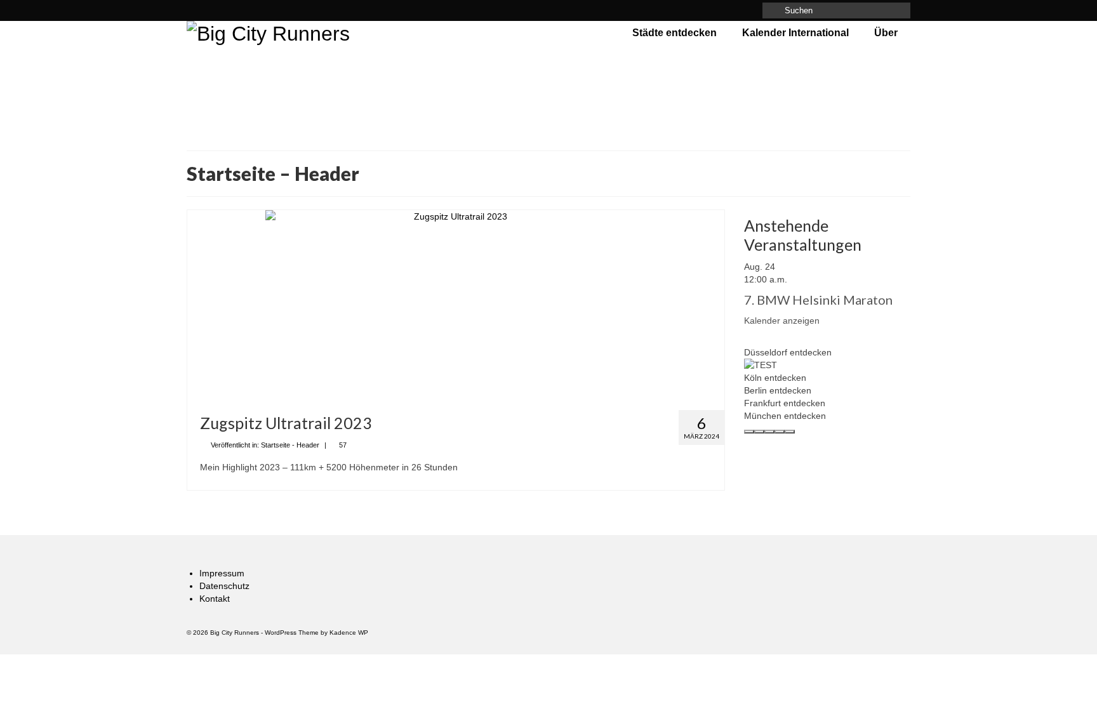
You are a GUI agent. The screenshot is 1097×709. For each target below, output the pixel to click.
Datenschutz (224, 586)
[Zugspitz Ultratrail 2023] (455, 305)
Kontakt (214, 598)
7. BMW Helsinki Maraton (818, 299)
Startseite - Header (290, 445)
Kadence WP (348, 632)
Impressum (221, 573)
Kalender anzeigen (782, 320)
